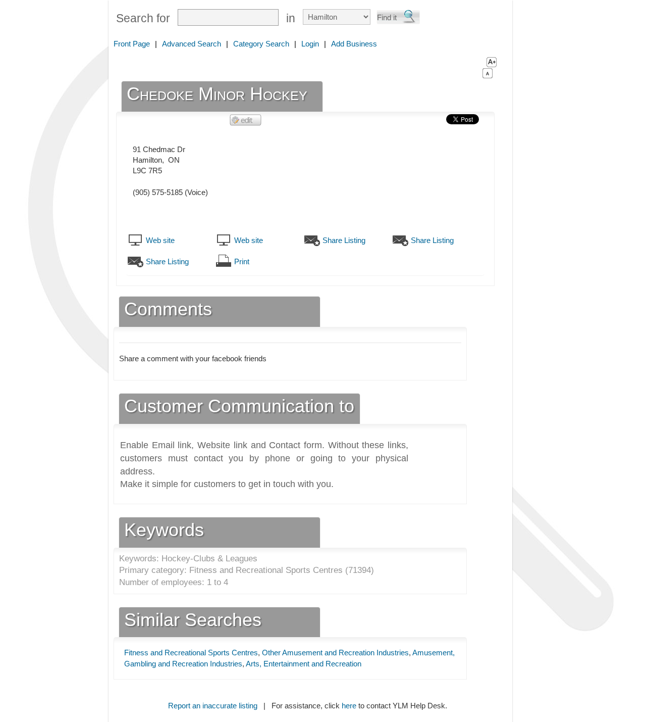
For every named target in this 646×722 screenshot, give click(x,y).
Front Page (132, 43)
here (349, 705)
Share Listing (343, 240)
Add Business (354, 43)
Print (241, 261)
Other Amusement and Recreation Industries (335, 652)
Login (310, 43)
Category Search (261, 43)
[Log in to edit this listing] (246, 119)
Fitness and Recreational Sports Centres (191, 652)
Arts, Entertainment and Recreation (303, 663)
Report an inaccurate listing (212, 705)
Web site (160, 240)
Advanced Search (191, 43)
